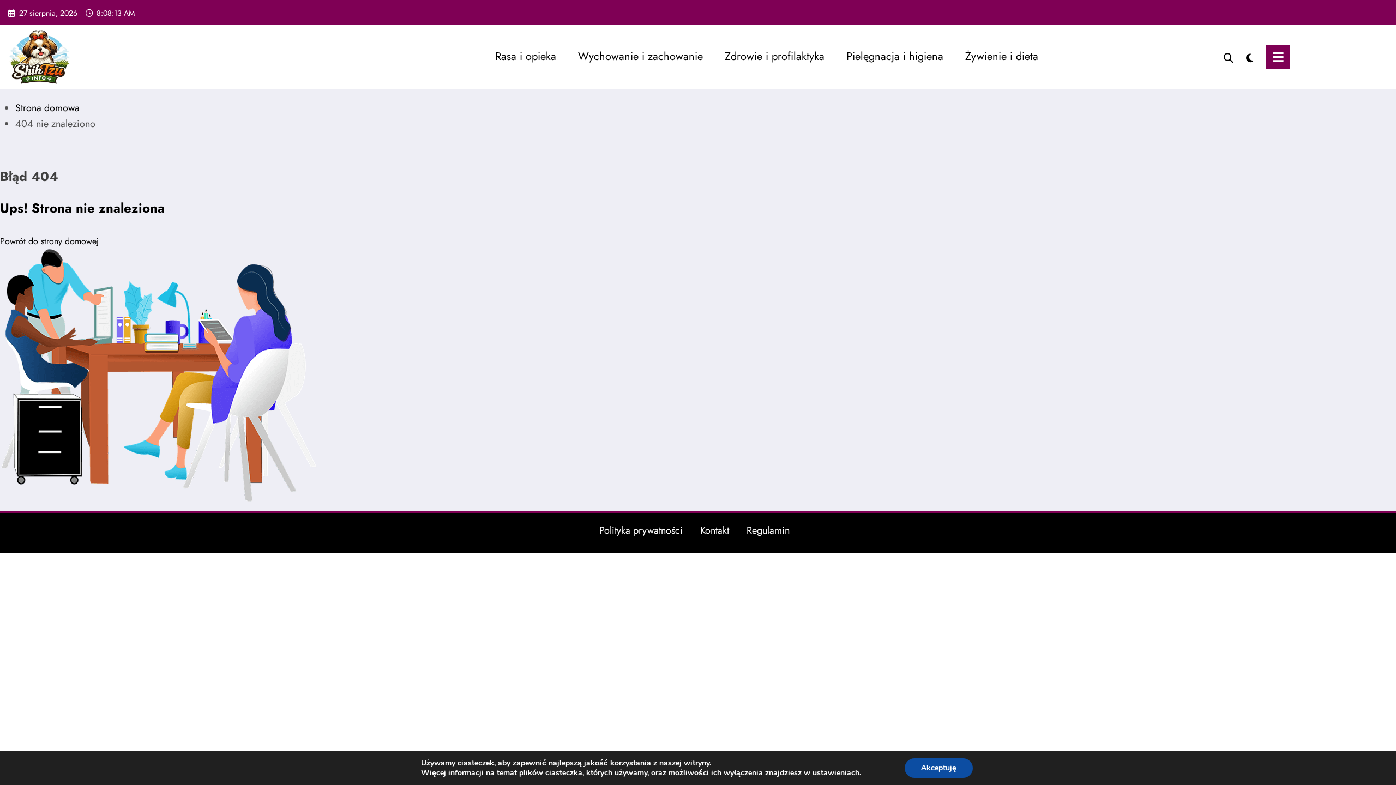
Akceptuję (938, 768)
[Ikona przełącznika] (1278, 57)
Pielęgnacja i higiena (894, 56)
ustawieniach (836, 773)
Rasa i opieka (525, 56)
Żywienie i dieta (1001, 56)
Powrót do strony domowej (49, 241)
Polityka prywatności (641, 530)
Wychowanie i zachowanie (640, 56)
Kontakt (714, 530)
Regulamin (768, 530)
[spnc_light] (1250, 56)
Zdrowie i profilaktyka (775, 56)
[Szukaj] (1228, 56)
